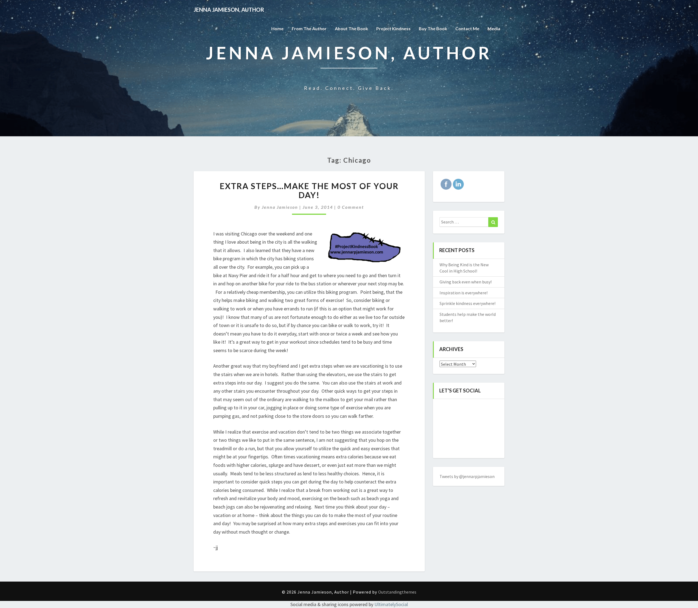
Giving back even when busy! (466, 282)
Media (494, 28)
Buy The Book (433, 28)
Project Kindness (393, 28)
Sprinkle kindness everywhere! (467, 303)
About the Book (351, 28)
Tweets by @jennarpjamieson (467, 476)
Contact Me (467, 28)
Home (277, 28)
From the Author (309, 28)
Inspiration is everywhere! (464, 292)
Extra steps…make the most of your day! (309, 190)
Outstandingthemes (397, 592)
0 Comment (351, 207)
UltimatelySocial (391, 604)
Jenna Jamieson (280, 207)
